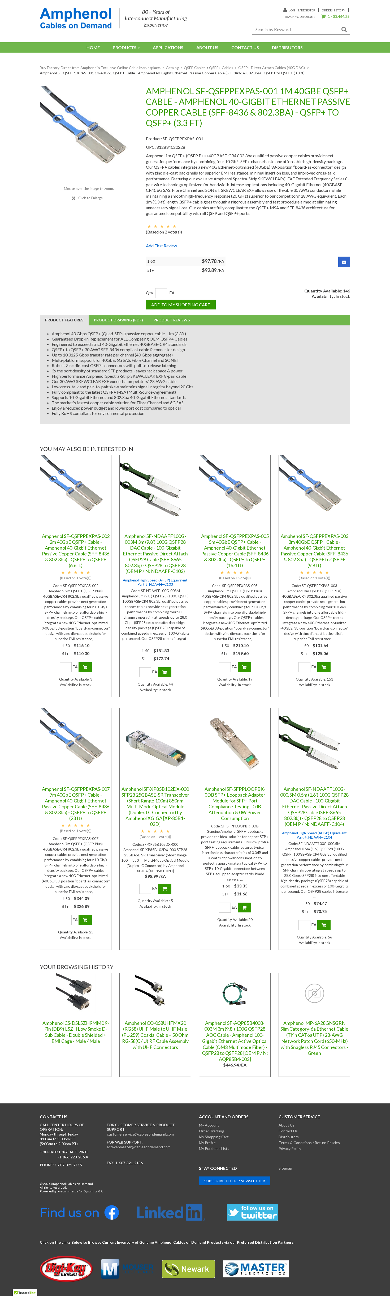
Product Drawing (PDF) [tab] (118, 320)
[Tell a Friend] (344, 262)
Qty (149, 292)
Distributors (287, 47)
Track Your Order (299, 17)
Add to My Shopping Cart (180, 304)
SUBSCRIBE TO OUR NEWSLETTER (234, 1181)
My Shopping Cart (214, 1136)
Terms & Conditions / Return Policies (309, 1142)
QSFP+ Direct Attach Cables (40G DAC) (272, 67)
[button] (335, 16)
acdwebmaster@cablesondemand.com (139, 1147)
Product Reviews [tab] (172, 320)
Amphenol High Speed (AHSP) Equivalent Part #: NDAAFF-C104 (314, 835)
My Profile (207, 1142)
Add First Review (161, 245)
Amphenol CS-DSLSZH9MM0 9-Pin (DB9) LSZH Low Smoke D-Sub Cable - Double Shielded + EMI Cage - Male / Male (75, 1032)
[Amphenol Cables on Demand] (75, 18)
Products (124, 47)
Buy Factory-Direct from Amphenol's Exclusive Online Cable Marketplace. (100, 67)
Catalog (172, 67)
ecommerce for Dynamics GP (81, 1191)
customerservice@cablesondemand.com (140, 1134)
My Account (209, 1125)
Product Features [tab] (64, 320)
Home (93, 47)
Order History (333, 10)
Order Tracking (211, 1131)
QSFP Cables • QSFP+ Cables (208, 67)
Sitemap (285, 1168)
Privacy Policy (290, 1148)
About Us (207, 47)
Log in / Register (301, 10)
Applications (168, 47)
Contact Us (245, 47)
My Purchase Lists (214, 1148)
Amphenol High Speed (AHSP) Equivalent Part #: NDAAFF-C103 (155, 582)
